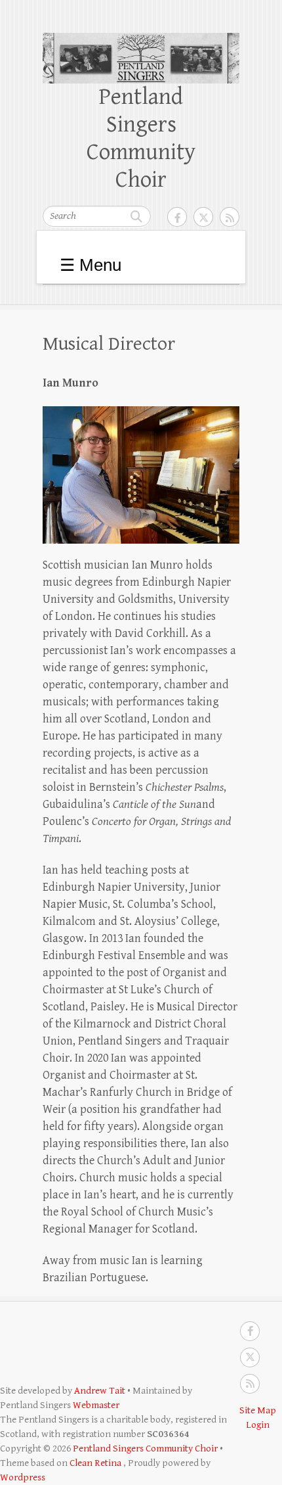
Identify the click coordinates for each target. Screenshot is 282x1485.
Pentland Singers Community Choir (141, 138)
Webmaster (96, 1405)
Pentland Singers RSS (229, 217)
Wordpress (22, 1477)
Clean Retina (95, 1463)
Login (258, 1424)
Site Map (257, 1410)
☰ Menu (90, 265)
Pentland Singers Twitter (203, 217)
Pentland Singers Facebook (177, 217)
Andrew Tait (99, 1390)
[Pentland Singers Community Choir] (141, 41)
